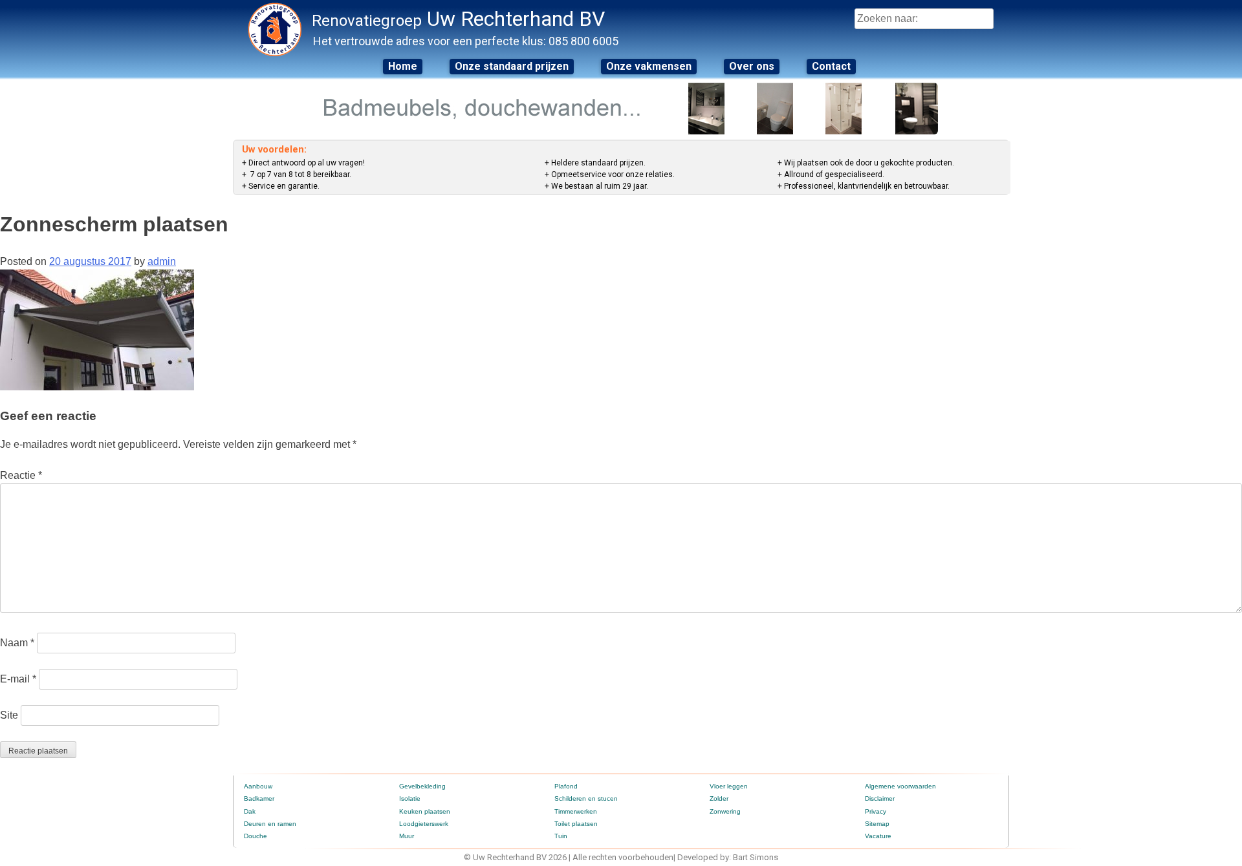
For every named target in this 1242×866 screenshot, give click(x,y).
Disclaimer (880, 798)
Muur (406, 836)
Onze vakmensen (649, 66)
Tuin (560, 836)
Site (9, 715)
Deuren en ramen (270, 823)
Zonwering (725, 811)
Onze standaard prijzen (512, 66)
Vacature (878, 836)
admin (161, 261)
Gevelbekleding (422, 786)
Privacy (875, 811)
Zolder (719, 798)
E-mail (18, 678)
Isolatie (409, 798)
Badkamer (259, 798)
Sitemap (877, 823)
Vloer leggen (729, 786)
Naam (17, 642)
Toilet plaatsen (576, 823)
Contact (831, 66)
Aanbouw (258, 786)
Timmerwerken (575, 811)
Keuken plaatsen (424, 811)
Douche (255, 836)
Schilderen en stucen (586, 798)
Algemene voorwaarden (900, 786)
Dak (250, 811)
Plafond (566, 786)
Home (402, 66)
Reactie (21, 475)
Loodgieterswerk (423, 823)
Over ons (751, 66)
